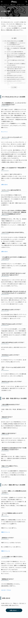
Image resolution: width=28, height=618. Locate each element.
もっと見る (14, 87)
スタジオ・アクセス (6, 590)
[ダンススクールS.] (14, 1)
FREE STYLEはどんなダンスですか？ (15, 77)
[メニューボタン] (1, 1)
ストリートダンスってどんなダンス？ (15, 46)
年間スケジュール (5, 532)
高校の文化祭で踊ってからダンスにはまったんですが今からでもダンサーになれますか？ (16, 72)
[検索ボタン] (26, 1)
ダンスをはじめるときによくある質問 (13, 41)
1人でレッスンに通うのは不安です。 (15, 51)
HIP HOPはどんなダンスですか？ (14, 75)
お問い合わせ (4, 184)
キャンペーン (4, 132)
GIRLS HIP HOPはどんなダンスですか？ (16, 79)
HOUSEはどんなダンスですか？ (14, 81)
